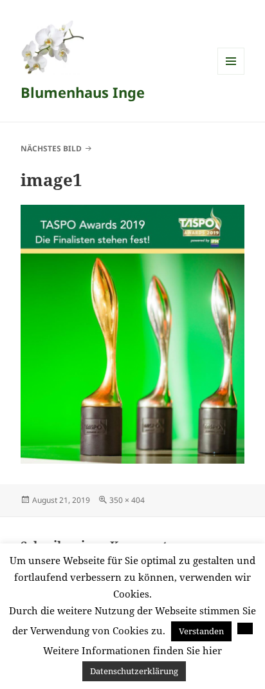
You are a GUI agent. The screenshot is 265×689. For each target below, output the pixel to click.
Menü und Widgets (231, 74)
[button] (245, 628)
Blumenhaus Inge (83, 92)
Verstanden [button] (201, 631)
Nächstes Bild (51, 148)
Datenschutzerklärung (134, 671)
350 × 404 (127, 500)
